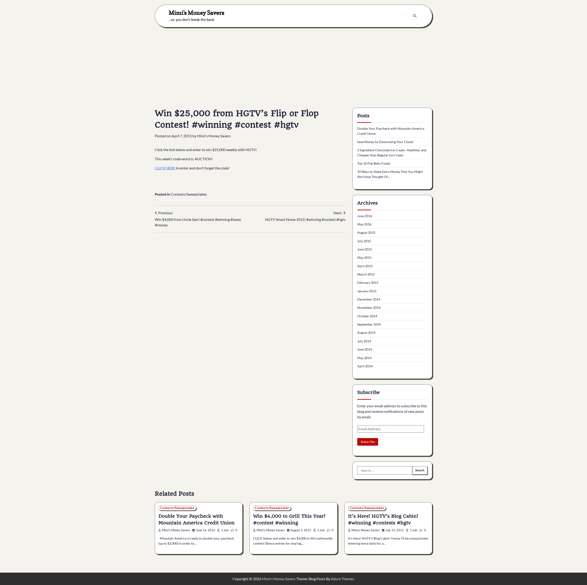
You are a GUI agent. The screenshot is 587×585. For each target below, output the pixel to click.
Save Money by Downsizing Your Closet (385, 142)
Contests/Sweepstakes (189, 194)
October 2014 (367, 316)
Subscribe (368, 442)
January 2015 (367, 291)
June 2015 (364, 249)
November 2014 (368, 307)
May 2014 (364, 358)
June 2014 (364, 349)
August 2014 (366, 333)
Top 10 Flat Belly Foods (373, 163)
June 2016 (364, 216)
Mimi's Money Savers (196, 12)
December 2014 (368, 299)
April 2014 (365, 366)
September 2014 (369, 324)
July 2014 (364, 341)
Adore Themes (342, 579)
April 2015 (365, 266)
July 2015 (364, 241)
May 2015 (364, 257)
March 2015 (366, 274)
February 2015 (367, 282)
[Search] (414, 15)
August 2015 (366, 232)
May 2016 (364, 224)
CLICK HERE (165, 168)
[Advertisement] (293, 64)
